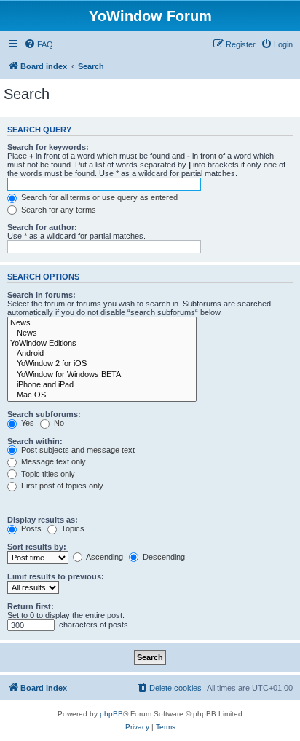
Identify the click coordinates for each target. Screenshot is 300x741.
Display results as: (42, 519)
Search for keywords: (48, 147)
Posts (30, 528)
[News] (102, 323)
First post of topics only (61, 485)
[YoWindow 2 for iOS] (102, 364)
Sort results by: (36, 546)
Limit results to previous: (55, 576)
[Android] (102, 354)
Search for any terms (57, 209)
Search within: (35, 441)
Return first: (30, 606)
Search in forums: (41, 294)
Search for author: (42, 227)
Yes (26, 423)
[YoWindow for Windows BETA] (102, 375)
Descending (163, 556)
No (58, 423)
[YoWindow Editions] (102, 343)
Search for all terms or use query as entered (98, 197)
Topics (71, 528)
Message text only (52, 461)
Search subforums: (44, 414)
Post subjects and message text (77, 449)
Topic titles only (47, 473)
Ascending (103, 556)
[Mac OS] (102, 395)
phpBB (111, 714)
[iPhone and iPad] (102, 385)
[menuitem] (38, 44)
